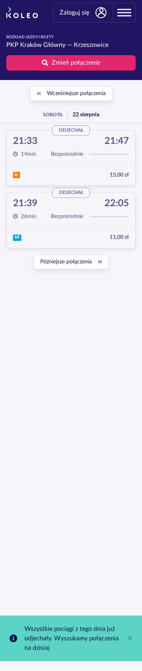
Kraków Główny (42, 45)
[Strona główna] (22, 12)
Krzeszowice (91, 45)
